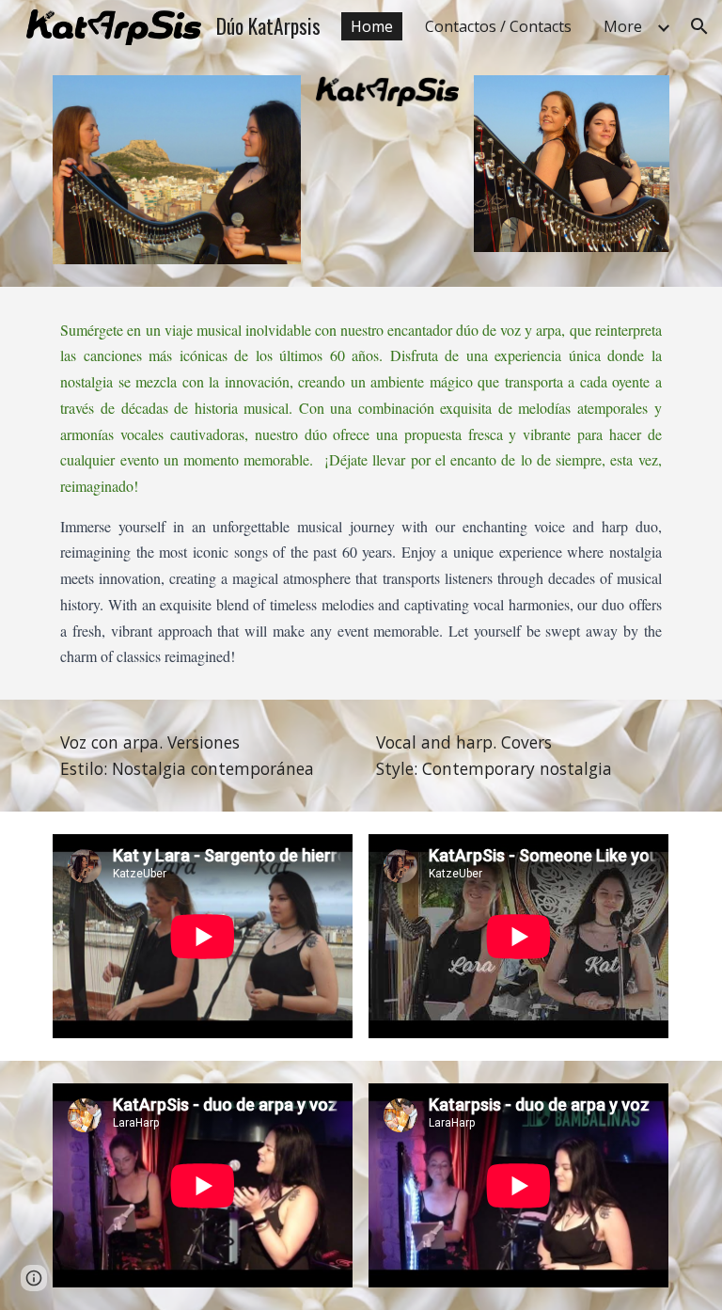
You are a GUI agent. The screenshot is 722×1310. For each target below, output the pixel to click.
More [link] (623, 26)
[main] (360, 493)
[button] (699, 26)
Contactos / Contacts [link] (498, 26)
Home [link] (372, 26)
